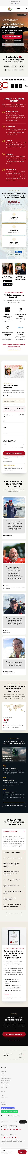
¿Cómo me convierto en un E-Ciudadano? (11, 885)
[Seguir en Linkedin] (11, 1129)
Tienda (2, 1095)
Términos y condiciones (6, 1078)
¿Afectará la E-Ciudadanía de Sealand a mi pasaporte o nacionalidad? (11, 873)
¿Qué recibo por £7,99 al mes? (11, 880)
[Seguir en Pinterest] (14, 1129)
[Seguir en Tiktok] (20, 1129)
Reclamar (6, 994)
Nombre (5, 427)
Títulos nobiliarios (5, 1097)
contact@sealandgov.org (15, 1)
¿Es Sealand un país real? (10, 831)
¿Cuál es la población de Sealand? (12, 858)
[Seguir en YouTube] (17, 1129)
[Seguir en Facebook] (2, 1129)
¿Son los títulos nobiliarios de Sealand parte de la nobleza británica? (11, 865)
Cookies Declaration (5, 1085)
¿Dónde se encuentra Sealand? (11, 852)
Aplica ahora (21, 1152)
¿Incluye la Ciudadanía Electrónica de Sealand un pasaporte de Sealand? (12, 906)
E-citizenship (3, 1104)
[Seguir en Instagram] (8, 1129)
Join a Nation (4, 1087)
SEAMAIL (3, 1102)
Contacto (3, 1076)
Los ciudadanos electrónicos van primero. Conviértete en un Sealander (14, 804)
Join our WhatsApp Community (10, 1111)
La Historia (3, 1071)
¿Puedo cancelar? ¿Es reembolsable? (9, 898)
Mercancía (3, 1100)
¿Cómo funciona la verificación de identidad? (12, 892)
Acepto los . (10, 1125)
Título (5, 421)
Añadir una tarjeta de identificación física (9, 441)
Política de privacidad (5, 1080)
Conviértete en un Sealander (12, 36)
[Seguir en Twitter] (5, 1129)
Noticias (3, 1074)
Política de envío (4, 1082)
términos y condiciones (12, 1125)
